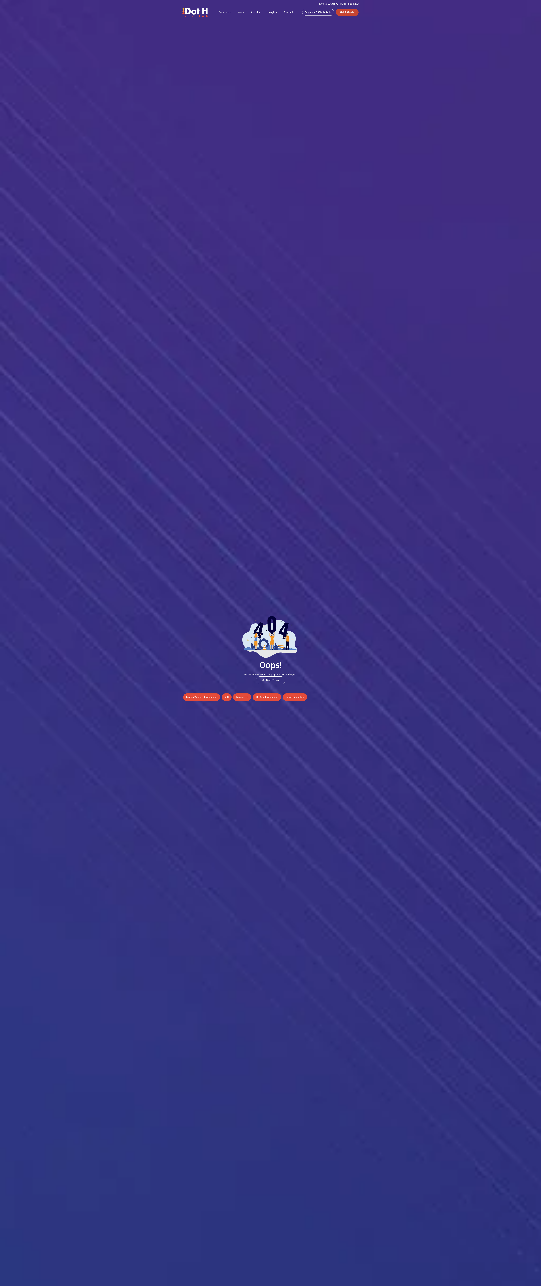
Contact (288, 12)
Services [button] (224, 12)
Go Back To (269, 680)
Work (241, 12)
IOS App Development (267, 697)
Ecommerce (242, 697)
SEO (227, 697)
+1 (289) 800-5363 (348, 3)
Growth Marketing (295, 697)
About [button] (255, 12)
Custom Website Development (201, 697)
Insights (272, 12)
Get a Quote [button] (347, 12)
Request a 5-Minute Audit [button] (318, 12)
